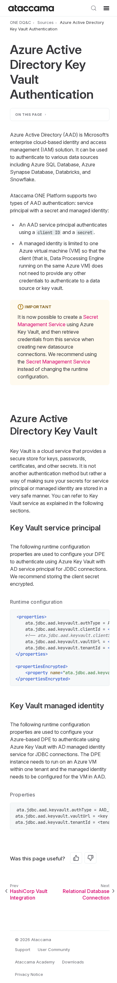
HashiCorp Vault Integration (28, 894)
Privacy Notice (29, 974)
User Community (54, 949)
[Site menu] (106, 8)
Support (22, 949)
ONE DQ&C (20, 22)
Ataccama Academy (35, 961)
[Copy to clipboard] (101, 617)
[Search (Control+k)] (93, 8)
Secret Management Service (58, 361)
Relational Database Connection (86, 894)
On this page (28, 114)
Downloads (73, 961)
